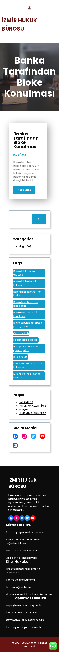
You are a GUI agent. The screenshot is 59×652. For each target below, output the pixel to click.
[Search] (39, 219)
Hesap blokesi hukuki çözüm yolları (25, 348)
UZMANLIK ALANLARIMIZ (32, 413)
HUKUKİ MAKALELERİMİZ (32, 406)
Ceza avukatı (21, 333)
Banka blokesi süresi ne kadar (27, 293)
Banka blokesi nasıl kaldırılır (24, 283)
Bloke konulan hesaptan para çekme (27, 324)
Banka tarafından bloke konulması (27, 314)
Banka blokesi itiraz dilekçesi (24, 272)
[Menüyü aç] (29, 38)
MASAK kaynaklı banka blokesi (26, 375)
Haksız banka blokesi (25, 340)
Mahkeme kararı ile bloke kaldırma (28, 365)
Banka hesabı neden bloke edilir (25, 304)
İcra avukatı (20, 357)
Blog (21, 246)
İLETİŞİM (23, 409)
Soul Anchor (29, 643)
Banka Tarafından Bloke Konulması (26, 140)
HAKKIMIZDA (26, 402)
